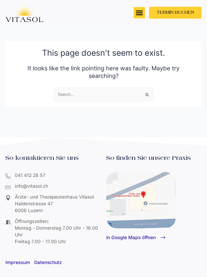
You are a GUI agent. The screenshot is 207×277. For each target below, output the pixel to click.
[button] (139, 12)
